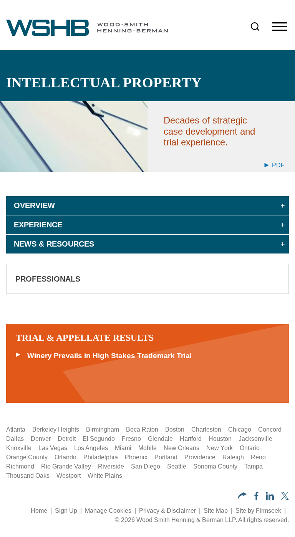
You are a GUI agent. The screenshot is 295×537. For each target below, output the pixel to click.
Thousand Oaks (28, 475)
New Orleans (181, 448)
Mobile (147, 448)
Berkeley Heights (55, 429)
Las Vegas (52, 448)
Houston (220, 438)
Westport (68, 475)
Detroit (67, 438)
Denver (41, 438)
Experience (38, 224)
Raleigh (233, 457)
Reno (258, 457)
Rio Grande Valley (66, 466)
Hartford (191, 438)
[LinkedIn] (270, 497)
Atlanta (15, 429)
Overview (34, 205)
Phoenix (136, 457)
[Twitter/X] (285, 497)
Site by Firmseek (258, 510)
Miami (123, 448)
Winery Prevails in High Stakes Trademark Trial (109, 356)
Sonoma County (215, 466)
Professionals (47, 279)
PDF (277, 165)
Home (39, 510)
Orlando (65, 457)
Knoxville (18, 448)
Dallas (15, 438)
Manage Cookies (108, 510)
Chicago (239, 429)
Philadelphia (100, 457)
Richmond (20, 466)
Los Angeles (91, 448)
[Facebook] (256, 497)
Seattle (176, 466)
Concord (270, 429)
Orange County (27, 457)
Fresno (131, 438)
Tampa (253, 466)
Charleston (206, 429)
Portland (165, 457)
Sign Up (66, 510)
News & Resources (54, 244)
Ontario (250, 448)
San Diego (145, 466)
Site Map (216, 510)
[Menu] (279, 27)
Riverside (111, 466)
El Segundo (99, 438)
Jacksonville (255, 438)
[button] (242, 496)
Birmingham (102, 429)
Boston (174, 429)
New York (219, 448)
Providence (199, 457)
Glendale (160, 438)
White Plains (105, 475)
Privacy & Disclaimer (167, 510)
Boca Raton (142, 429)
